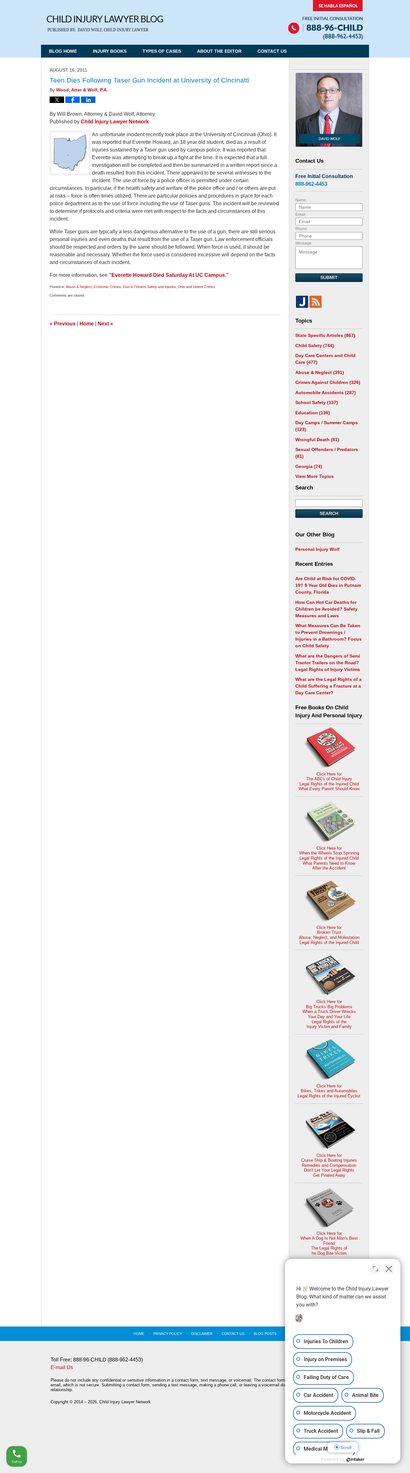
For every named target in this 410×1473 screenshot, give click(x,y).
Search (329, 513)
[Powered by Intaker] (355, 1459)
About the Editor (219, 51)
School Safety (316, 402)
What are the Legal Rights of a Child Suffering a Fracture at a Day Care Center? (328, 686)
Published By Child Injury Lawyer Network (325, 20)
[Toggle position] (375, 1269)
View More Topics (314, 476)
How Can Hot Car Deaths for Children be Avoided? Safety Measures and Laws (326, 609)
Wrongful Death (317, 439)
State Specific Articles (325, 335)
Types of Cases (162, 51)
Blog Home (63, 51)
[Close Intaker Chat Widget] (389, 1269)
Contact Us (272, 51)
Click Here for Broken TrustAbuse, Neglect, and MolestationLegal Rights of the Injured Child (329, 935)
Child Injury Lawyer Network (115, 121)
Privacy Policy (167, 1334)
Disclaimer (201, 1334)
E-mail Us (62, 1367)
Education (312, 412)
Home (86, 323)
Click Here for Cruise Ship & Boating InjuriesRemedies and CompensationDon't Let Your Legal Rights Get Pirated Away (329, 1165)
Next (105, 323)
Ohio (181, 287)
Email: (300, 214)
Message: (303, 243)
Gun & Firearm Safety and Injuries (149, 287)
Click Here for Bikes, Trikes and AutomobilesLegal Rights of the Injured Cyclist (329, 1091)
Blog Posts (265, 1334)
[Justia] (302, 302)
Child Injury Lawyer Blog (105, 24)
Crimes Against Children (327, 382)
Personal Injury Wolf (317, 549)
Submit (329, 277)
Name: (301, 200)
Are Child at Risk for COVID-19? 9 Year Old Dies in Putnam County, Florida (328, 585)
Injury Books (110, 51)
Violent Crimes (204, 287)
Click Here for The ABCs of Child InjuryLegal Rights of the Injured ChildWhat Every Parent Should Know (329, 781)
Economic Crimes (107, 287)
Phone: (301, 229)
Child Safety (314, 345)
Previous (63, 323)
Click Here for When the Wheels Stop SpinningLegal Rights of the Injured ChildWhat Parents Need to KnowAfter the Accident (329, 858)
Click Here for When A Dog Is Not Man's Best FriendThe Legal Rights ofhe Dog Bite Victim (329, 1243)
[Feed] (315, 302)
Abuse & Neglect (79, 287)
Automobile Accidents (325, 392)
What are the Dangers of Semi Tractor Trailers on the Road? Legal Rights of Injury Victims (327, 662)
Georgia (308, 466)
